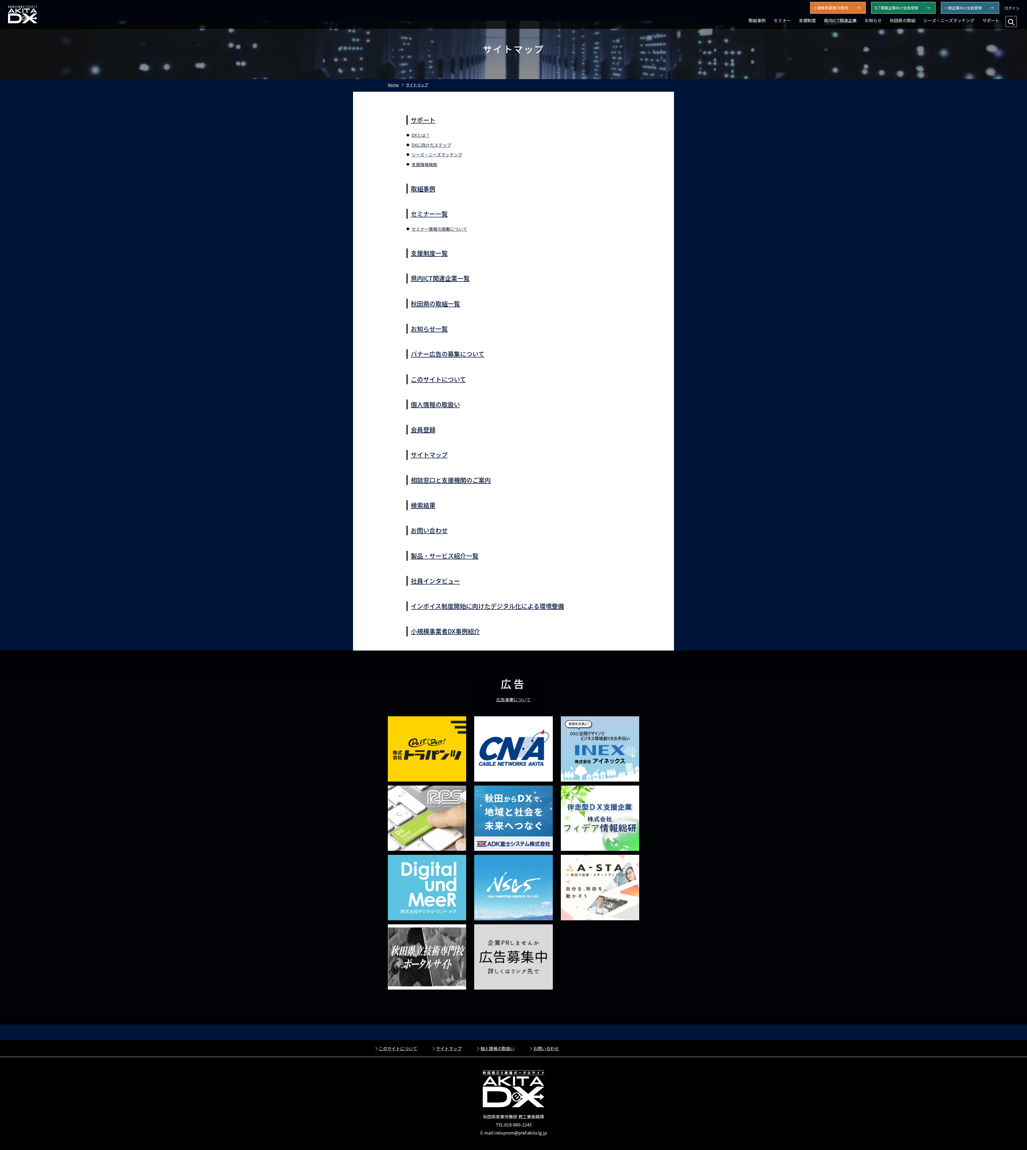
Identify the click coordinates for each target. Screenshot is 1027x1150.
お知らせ (873, 20)
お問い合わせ (429, 530)
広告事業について (513, 699)
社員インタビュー (435, 580)
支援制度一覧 (429, 252)
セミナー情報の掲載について (439, 229)
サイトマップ (417, 84)
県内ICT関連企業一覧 (440, 278)
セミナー (782, 20)
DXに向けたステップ (431, 145)
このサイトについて (438, 379)
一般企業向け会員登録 (963, 7)
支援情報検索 (424, 164)
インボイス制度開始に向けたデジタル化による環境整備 (487, 605)
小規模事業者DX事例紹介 (445, 631)
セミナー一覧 (429, 213)
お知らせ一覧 (429, 328)
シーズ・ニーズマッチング (948, 20)
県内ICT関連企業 (840, 20)
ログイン (1012, 8)
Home (393, 84)
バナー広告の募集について (447, 353)
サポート (990, 20)
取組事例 (757, 20)
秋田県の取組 (902, 20)
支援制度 (807, 20)
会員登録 (423, 429)
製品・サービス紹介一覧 (444, 555)
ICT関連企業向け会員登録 (896, 7)
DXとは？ (421, 135)
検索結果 (423, 505)
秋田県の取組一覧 (435, 303)
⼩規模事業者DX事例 (831, 7)
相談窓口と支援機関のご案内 (451, 479)
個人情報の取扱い (435, 404)
